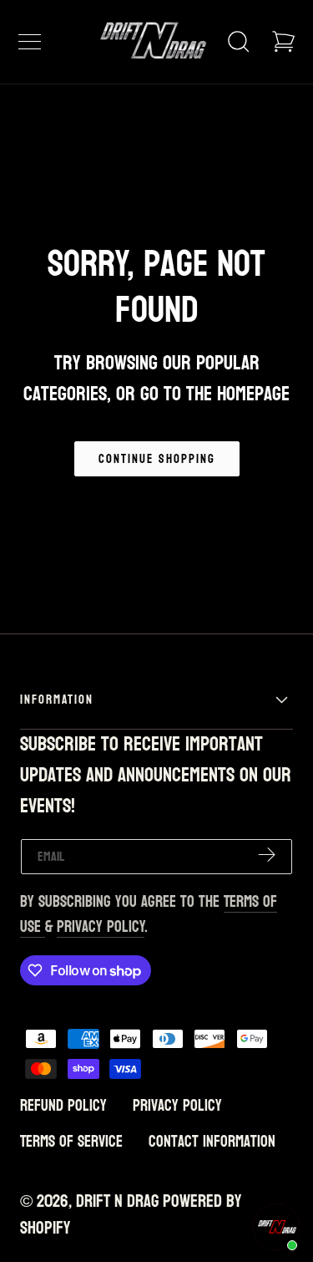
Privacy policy (177, 1106)
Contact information (212, 1141)
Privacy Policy (100, 927)
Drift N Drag (117, 1201)
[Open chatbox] (276, 1226)
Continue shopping (156, 459)
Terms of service (71, 1141)
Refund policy (63, 1106)
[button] (29, 42)
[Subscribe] (266, 855)
